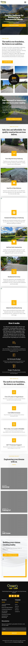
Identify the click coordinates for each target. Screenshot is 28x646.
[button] (25, 2)
